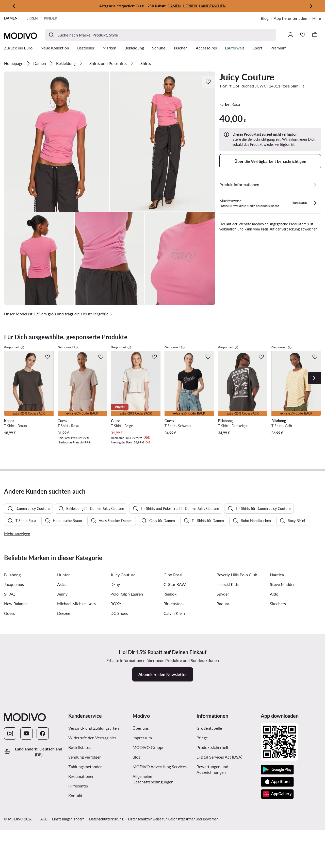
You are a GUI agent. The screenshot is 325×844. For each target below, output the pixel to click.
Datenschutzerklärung (106, 819)
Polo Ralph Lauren (126, 593)
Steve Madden (283, 584)
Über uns (141, 728)
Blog (267, 19)
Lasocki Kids (228, 584)
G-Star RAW (175, 584)
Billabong (12, 574)
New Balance (15, 603)
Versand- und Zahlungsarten (93, 728)
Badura (223, 603)
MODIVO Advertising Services (163, 766)
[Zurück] (14, 6)
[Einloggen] (290, 35)
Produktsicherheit (213, 747)
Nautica (277, 574)
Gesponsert (11, 347)
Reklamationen (81, 776)
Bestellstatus (79, 747)
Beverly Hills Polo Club (237, 574)
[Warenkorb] (315, 35)
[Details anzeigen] (315, 184)
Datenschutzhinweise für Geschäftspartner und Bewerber (173, 819)
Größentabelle (209, 728)
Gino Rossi (173, 574)
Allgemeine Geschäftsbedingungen (163, 779)
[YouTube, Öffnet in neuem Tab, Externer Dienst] (26, 733)
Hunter (63, 574)
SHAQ (9, 593)
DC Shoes (119, 613)
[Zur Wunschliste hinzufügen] (208, 82)
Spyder (223, 593)
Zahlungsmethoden (85, 766)
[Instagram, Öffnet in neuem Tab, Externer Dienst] (10, 733)
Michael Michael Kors (76, 603)
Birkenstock (174, 603)
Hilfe (316, 18)
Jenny (62, 593)
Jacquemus (14, 584)
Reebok (170, 593)
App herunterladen (293, 19)
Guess (9, 613)
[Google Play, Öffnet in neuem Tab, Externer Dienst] (277, 770)
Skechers (278, 603)
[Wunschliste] (303, 35)
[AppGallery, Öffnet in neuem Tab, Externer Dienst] (277, 794)
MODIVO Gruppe (163, 747)
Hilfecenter (78, 785)
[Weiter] (311, 6)
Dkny (115, 584)
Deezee (63, 613)
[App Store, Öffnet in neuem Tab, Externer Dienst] (277, 782)
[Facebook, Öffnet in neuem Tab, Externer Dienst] (43, 733)
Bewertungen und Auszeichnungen (212, 769)
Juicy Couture (246, 76)
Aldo (274, 593)
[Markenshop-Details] (315, 203)
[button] (56, 141)
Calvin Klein (174, 613)
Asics (62, 584)
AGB (43, 819)
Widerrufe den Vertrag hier (92, 737)
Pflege (202, 737)
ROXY (115, 603)
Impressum (142, 737)
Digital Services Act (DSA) (219, 757)
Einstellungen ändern (68, 819)
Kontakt (75, 795)
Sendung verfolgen (85, 757)
